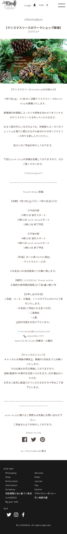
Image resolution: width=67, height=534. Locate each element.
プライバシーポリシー (45, 493)
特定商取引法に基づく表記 (18, 493)
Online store (11, 481)
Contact (38, 489)
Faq (36, 485)
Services (38, 473)
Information (11, 485)
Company (10, 489)
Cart (41, 5)
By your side (11, 501)
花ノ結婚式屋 (41, 497)
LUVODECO (11, 497)
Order (37, 477)
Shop (7, 477)
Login (27, 5)
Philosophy (10, 473)
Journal (38, 481)
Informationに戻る (35, 451)
